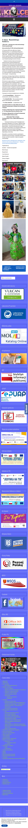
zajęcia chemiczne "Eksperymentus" (13, 719)
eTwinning (5, 757)
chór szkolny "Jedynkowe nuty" (12, 715)
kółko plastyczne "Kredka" (10, 718)
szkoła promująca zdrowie (11, 694)
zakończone (7, 695)
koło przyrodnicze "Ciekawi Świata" (13, 717)
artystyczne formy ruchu (10, 701)
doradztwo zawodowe (8, 749)
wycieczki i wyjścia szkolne (9, 732)
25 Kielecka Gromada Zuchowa (12, 712)
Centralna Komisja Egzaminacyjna (13, 813)
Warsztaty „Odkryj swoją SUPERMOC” (7, 268)
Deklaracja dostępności (8, 793)
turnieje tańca (8, 748)
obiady (4, 751)
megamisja (9, 698)
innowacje (5, 699)
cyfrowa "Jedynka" (9, 688)
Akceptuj (4, 825)
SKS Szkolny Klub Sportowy (11, 685)
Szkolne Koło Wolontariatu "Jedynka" (11, 729)
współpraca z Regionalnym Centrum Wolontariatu (14, 758)
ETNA (6, 747)
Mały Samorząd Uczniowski (9, 754)
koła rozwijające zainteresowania (10, 709)
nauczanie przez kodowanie (11, 708)
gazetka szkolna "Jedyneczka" (9, 738)
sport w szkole (6, 684)
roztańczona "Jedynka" (8, 745)
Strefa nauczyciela (7, 791)
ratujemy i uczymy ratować (11, 692)
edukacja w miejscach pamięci (11, 691)
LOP (6, 711)
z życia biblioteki (6, 737)
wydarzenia (5, 682)
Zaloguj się (5, 779)
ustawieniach (18, 823)
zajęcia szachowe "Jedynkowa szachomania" (15, 724)
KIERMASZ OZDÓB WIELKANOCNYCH (20, 268)
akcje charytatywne (7, 734)
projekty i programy (7, 686)
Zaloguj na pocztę (7, 790)
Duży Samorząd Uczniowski (9, 755)
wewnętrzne (7, 744)
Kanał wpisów (6, 781)
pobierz (4, 752)
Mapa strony (5, 794)
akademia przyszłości (12, 696)
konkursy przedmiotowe (8, 739)
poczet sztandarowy (7, 731)
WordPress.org (6, 783)
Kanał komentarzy (7, 782)
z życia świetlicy (6, 735)
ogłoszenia (5, 681)
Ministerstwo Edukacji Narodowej (13, 810)
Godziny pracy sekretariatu (15, 4)
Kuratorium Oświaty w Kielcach (13, 812)
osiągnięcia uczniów (11, 742)
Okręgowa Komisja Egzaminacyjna (13, 815)
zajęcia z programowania (10, 728)
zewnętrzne (7, 741)
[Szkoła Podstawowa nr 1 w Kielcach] (14, 11)
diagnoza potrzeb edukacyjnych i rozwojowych (15, 689)
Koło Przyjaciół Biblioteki (10, 714)
